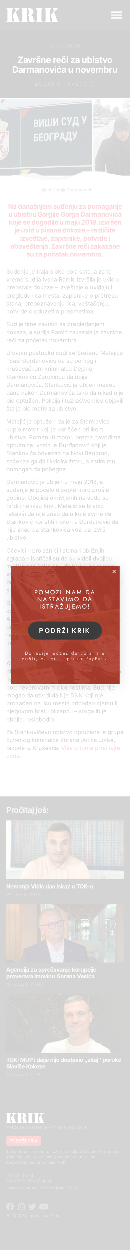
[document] (65, 625)
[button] (114, 571)
